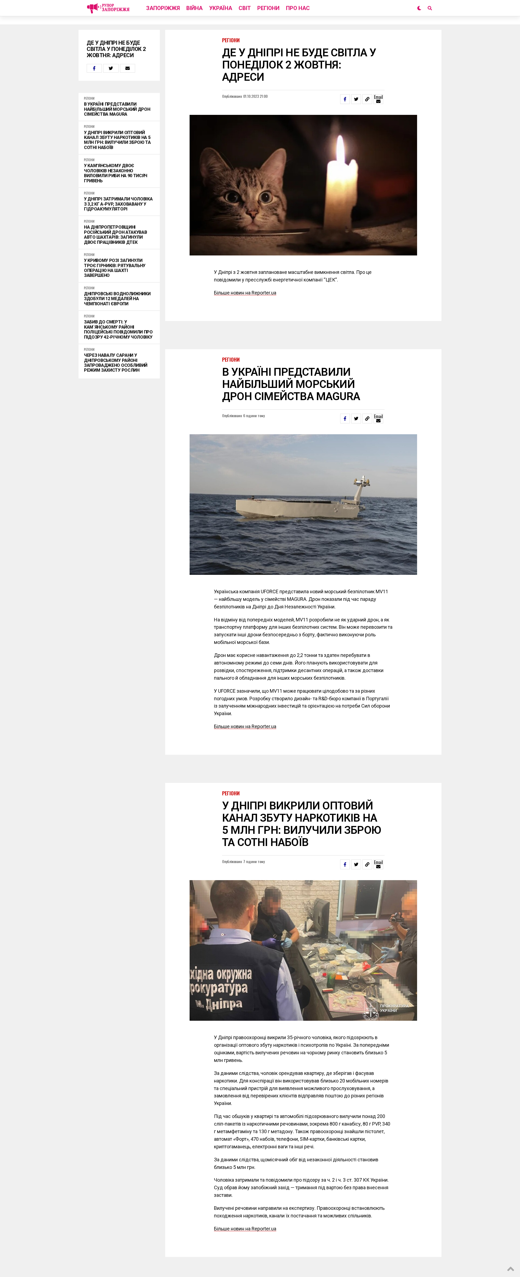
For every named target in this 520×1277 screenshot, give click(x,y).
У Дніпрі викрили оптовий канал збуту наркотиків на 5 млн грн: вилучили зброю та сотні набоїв (117, 140)
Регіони (268, 8)
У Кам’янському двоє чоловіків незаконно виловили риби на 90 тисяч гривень (115, 173)
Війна (194, 8)
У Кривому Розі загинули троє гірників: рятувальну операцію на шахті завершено (114, 268)
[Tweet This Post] (110, 68)
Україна (220, 8)
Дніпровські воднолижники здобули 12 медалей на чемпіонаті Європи (117, 298)
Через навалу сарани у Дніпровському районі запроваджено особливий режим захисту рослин (115, 363)
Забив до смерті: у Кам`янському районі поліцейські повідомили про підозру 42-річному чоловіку (118, 329)
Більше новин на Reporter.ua (245, 293)
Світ (245, 8)
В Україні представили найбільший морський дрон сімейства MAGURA (117, 109)
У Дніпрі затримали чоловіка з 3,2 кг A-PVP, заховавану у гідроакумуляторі (118, 204)
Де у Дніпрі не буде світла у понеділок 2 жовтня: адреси (116, 49)
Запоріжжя (163, 8)
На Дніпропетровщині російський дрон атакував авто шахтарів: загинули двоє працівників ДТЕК (115, 235)
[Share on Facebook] (94, 68)
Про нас (298, 8)
